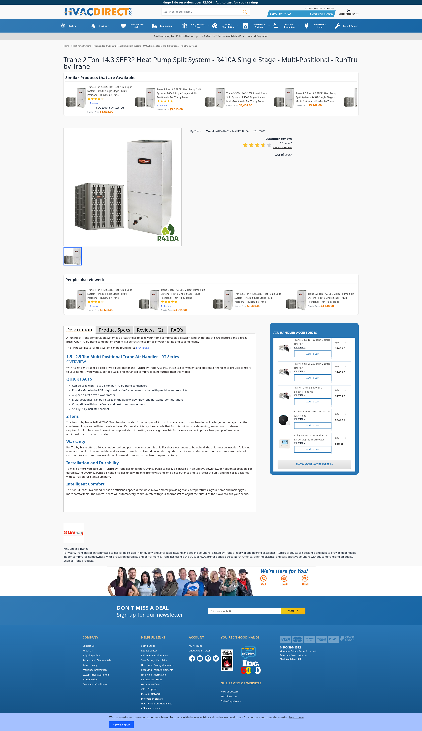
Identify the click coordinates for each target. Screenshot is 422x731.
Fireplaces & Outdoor (259, 26)
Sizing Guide (313, 8)
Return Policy (90, 665)
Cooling (72, 26)
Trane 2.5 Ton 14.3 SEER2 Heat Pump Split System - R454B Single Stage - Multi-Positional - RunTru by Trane (316, 97)
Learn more (296, 717)
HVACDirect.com (229, 691)
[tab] (79, 330)
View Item (300, 347)
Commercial (166, 26)
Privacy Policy (90, 679)
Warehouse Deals (151, 684)
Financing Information (153, 674)
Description (79, 330)
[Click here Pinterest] (208, 658)
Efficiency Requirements (154, 655)
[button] (73, 256)
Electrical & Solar (320, 26)
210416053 (142, 347)
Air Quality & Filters (198, 26)
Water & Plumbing (289, 26)
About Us (88, 650)
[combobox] (206, 12)
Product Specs (114, 330)
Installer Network (150, 693)
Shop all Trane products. (79, 560)
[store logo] (97, 12)
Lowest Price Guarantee (96, 674)
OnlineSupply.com (231, 701)
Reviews (149, 330)
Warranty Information (95, 669)
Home (66, 45)
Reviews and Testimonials (97, 660)
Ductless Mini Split (137, 26)
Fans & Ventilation (228, 26)
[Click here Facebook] (192, 658)
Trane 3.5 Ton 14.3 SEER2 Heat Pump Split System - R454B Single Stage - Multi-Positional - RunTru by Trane (246, 97)
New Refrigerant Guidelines (156, 703)
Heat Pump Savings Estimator (157, 665)
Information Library (152, 698)
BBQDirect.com (229, 696)
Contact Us (89, 645)
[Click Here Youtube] (200, 658)
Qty (337, 342)
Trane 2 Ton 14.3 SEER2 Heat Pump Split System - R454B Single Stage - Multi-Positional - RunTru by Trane (179, 93)
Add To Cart (312, 353)
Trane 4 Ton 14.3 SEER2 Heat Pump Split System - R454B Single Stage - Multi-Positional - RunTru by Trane (109, 90)
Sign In (329, 8)
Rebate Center (149, 650)
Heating (103, 26)
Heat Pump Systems (81, 45)
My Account (195, 645)
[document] (211, 722)
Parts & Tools (350, 26)
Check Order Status (199, 650)
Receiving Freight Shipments (157, 669)
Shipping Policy (91, 655)
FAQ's (177, 330)
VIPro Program (149, 689)
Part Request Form (151, 679)
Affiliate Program (150, 708)
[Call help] (263, 580)
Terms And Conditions (95, 684)
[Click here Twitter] (216, 658)
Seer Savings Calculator (154, 660)
